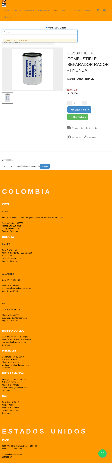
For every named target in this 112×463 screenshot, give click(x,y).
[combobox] (40, 36)
